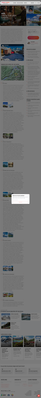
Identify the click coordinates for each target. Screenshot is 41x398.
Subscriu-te (20, 202)
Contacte (32, 3)
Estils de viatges (20, 3)
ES (39, 3)
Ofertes (25, 3)
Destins (14, 3)
